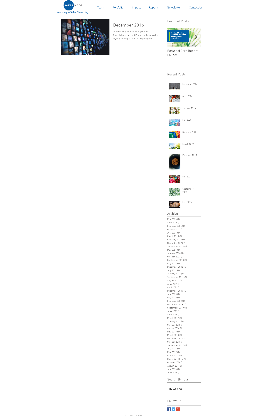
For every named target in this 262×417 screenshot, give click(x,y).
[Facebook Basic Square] (169, 409)
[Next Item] (195, 37)
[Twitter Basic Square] (173, 409)
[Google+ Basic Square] (178, 409)
